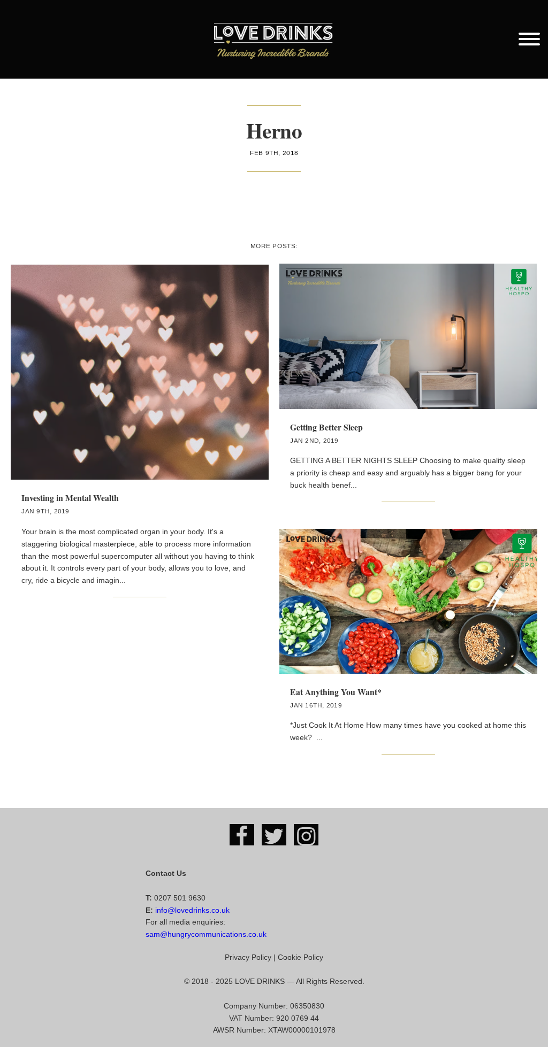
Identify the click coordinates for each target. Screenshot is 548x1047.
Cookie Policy (300, 957)
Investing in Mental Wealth (70, 497)
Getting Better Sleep (326, 427)
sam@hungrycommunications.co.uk (206, 934)
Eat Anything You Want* (336, 692)
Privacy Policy (248, 957)
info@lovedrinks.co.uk (192, 910)
